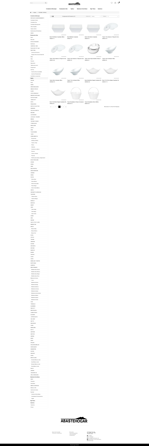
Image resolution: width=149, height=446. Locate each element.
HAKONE (32, 220)
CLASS (31, 256)
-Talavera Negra (34, 198)
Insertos (32, 69)
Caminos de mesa (34, 389)
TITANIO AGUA (33, 123)
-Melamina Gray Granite (35, 293)
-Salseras (32, 147)
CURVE (31, 258)
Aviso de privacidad (56, 432)
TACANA (32, 239)
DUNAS (32, 215)
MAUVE (32, 226)
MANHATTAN (33, 224)
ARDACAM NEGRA (34, 170)
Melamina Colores (34, 278)
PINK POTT (32, 308)
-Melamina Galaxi (34, 291)
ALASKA (32, 243)
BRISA (31, 338)
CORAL (32, 325)
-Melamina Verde (34, 299)
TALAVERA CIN (33, 372)
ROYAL (31, 235)
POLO (31, 82)
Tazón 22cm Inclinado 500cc (56, 80)
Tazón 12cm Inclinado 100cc (108, 58)
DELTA (31, 101)
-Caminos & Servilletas (35, 394)
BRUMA (32, 252)
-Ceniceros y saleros (34, 149)
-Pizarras (32, 155)
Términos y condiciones (57, 433)
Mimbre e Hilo (33, 387)
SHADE (32, 84)
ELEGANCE (32, 314)
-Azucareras (33, 138)
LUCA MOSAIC (33, 114)
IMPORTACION (33, 310)
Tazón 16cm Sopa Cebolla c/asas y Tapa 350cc (95, 58)
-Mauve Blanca (33, 230)
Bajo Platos (92, 8)
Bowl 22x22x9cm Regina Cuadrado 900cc (94, 80)
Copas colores (33, 28)
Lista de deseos (73, 434)
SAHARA (32, 370)
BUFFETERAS (33, 263)
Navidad (32, 392)
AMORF (32, 205)
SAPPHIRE (32, 331)
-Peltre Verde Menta (34, 187)
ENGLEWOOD (33, 323)
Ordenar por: (88, 16)
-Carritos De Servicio (35, 52)
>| (65, 106)
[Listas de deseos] (112, 2)
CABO (31, 207)
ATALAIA (32, 342)
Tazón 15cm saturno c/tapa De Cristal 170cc (60, 58)
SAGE (31, 129)
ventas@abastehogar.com (93, 438)
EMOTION (32, 334)
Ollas (31, 58)
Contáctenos (72, 435)
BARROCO (32, 250)
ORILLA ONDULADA (34, 374)
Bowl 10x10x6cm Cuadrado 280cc (57, 36)
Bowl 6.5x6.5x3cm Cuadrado (91, 36)
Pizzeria (32, 61)
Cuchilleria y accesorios (35, 76)
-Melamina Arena (34, 282)
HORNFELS (32, 265)
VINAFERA (32, 241)
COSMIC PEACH (33, 312)
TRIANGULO (32, 303)
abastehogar (90, 440)
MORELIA (32, 200)
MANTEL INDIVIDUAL (34, 385)
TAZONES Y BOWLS (42, 12)
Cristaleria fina (33, 22)
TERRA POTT (33, 99)
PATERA (32, 80)
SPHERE (32, 162)
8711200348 (90, 436)
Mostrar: (104, 16)
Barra (31, 37)
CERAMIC (32, 172)
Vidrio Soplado (33, 26)
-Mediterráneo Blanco (35, 271)
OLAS (31, 301)
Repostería (32, 63)
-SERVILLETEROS (34, 140)
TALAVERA (32, 194)
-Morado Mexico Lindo (35, 364)
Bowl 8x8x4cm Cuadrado (72, 36)
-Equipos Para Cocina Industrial (37, 54)
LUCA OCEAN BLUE (34, 93)
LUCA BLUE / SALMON (35, 116)
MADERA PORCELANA (35, 95)
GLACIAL (32, 351)
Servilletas (32, 383)
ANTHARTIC (33, 245)
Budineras (32, 43)
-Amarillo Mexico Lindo (35, 359)
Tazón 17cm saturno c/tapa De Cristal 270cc (112, 36)
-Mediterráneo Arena (35, 269)
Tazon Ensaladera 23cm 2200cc (92, 101)
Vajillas (34, 12)
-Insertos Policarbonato (35, 73)
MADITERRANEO (33, 267)
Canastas (32, 381)
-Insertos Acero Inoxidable (36, 71)
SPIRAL (32, 164)
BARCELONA (33, 125)
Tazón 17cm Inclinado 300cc (73, 80)
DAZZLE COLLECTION (34, 106)
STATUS (32, 237)
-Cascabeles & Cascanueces (36, 396)
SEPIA (31, 340)
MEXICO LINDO (33, 357)
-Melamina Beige (34, 284)
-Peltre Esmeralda (34, 183)
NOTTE (32, 329)
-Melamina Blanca (34, 286)
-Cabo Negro (33, 211)
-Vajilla (32, 398)
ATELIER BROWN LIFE (34, 344)
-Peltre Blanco (33, 181)
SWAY (31, 166)
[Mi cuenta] (115, 2)
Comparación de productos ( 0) (68, 16)
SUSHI (31, 134)
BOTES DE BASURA (34, 41)
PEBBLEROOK (33, 104)
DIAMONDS (32, 108)
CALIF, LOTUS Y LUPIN (35, 222)
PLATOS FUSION (33, 97)
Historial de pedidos (74, 433)
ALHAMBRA (32, 306)
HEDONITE (32, 353)
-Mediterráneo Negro (35, 273)
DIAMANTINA (33, 349)
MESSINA (32, 112)
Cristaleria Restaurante (35, 24)
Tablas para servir (34, 65)
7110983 (90, 435)
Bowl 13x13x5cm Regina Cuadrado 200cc (59, 101)
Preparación (33, 67)
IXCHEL (32, 355)
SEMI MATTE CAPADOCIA (35, 192)
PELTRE (32, 177)
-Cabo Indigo (33, 209)
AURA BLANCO (33, 346)
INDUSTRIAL (33, 50)
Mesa (31, 56)
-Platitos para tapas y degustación (37, 157)
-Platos (32, 144)
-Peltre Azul (33, 179)
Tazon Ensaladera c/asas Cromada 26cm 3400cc (78, 101)
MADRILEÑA (33, 327)
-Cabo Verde (33, 213)
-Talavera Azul (33, 196)
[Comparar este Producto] (61, 32)
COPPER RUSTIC (34, 316)
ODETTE (32, 321)
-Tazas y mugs (33, 142)
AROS (31, 379)
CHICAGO (32, 254)
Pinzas (31, 407)
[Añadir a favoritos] (58, 32)
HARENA (32, 336)
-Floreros (32, 151)
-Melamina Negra (34, 295)
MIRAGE (32, 119)
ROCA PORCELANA (34, 159)
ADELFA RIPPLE (33, 168)
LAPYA (31, 127)
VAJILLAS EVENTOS (34, 110)
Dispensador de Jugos (35, 48)
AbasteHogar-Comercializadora (94, 439)
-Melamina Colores (34, 288)
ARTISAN (32, 248)
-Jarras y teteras (34, 153)
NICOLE (32, 368)
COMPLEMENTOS (34, 136)
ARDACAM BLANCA (34, 86)
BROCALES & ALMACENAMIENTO (37, 18)
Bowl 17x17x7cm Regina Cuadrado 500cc (111, 80)
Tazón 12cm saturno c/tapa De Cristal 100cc (77, 58)
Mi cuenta (72, 432)
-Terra (32, 280)
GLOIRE (32, 91)
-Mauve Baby (33, 228)
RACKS (32, 33)
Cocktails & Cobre (34, 20)
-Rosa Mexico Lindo (34, 366)
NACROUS (32, 202)
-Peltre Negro (33, 185)
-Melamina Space (34, 297)
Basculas (32, 39)
